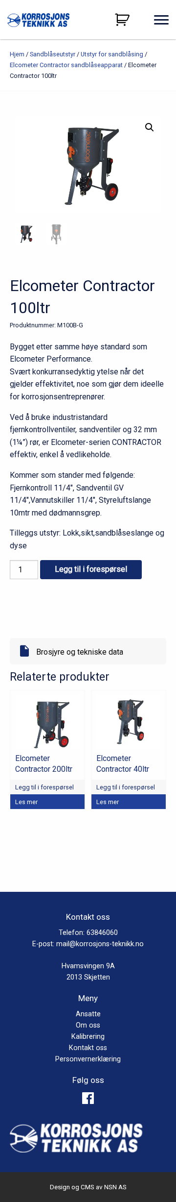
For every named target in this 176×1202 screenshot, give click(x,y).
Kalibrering (88, 1036)
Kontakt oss (88, 1048)
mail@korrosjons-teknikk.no (100, 944)
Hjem (17, 54)
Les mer (26, 802)
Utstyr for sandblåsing (112, 54)
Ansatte (88, 1014)
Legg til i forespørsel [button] (44, 787)
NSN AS (115, 1187)
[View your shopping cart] (123, 19)
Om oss (88, 1025)
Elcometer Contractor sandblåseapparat (66, 65)
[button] (149, 127)
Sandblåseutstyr (52, 54)
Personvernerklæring (88, 1059)
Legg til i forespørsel (91, 569)
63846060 (102, 933)
